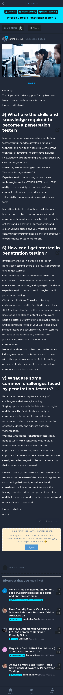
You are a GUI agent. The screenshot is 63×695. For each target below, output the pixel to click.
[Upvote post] (41, 521)
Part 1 (31, 83)
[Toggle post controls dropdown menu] (56, 521)
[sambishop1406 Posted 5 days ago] (4, 610)
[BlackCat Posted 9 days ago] (4, 630)
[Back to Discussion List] (3, 3)
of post (30, 3)
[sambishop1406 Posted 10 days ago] (4, 665)
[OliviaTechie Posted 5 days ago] (4, 590)
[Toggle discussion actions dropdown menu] (60, 3)
